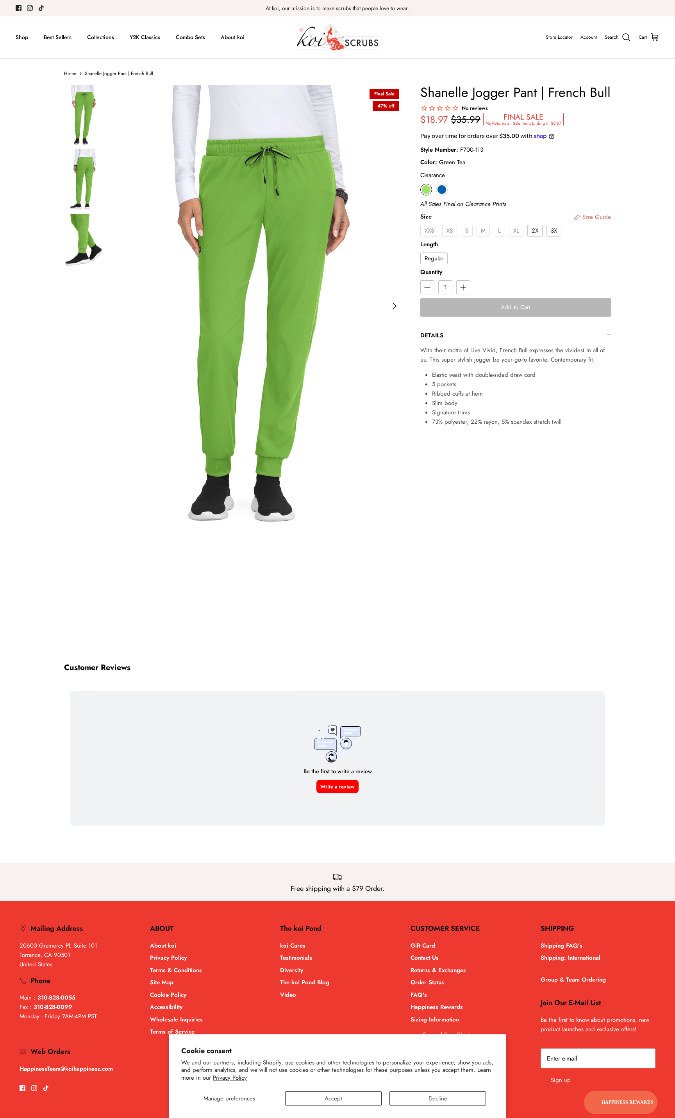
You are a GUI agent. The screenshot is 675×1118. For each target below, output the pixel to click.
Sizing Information (435, 1019)
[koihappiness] (337, 37)
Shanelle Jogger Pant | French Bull (119, 73)
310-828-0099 (53, 1007)
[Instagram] (30, 8)
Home (70, 73)
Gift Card (423, 945)
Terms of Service (172, 1031)
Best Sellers (57, 37)
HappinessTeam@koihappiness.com (66, 1068)
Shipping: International (570, 957)
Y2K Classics (145, 37)
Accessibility (166, 1007)
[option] (261, 306)
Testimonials (296, 957)
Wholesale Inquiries (176, 1019)
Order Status (427, 982)
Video (288, 995)
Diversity (291, 970)
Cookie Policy (168, 995)
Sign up (561, 1080)
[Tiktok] (41, 8)
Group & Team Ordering (573, 979)
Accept (333, 1098)
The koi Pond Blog (304, 982)
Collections (100, 37)
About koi (233, 37)
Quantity (431, 272)
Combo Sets (190, 37)
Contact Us (425, 957)
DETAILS (431, 335)
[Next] (394, 306)
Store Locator (559, 37)
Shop (22, 37)
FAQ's (419, 995)
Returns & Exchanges (438, 970)
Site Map (161, 982)
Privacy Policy (230, 1077)
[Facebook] (18, 8)
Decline (438, 1098)
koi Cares (292, 945)
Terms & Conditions (176, 970)
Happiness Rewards (437, 1007)
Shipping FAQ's (561, 945)
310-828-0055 (56, 997)
